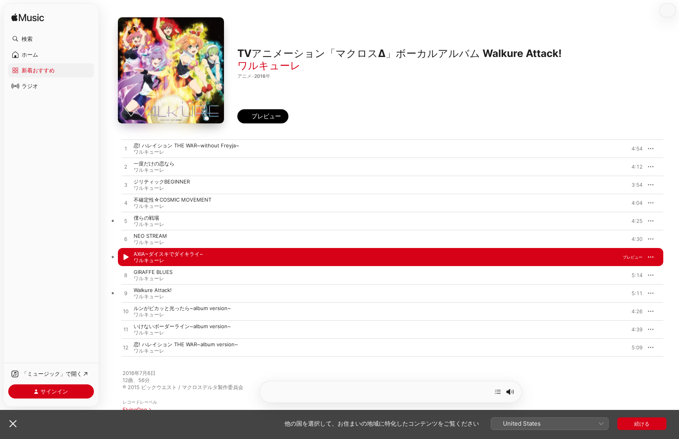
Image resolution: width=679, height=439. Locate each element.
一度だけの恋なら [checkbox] (154, 163)
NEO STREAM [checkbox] (150, 236)
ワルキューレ (269, 65)
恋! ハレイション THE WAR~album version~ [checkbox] (186, 344)
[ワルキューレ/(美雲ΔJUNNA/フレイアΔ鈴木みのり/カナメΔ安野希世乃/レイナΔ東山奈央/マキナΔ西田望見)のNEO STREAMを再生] (126, 239)
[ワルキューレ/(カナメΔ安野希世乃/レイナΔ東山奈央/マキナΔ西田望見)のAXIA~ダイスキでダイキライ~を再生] (126, 257)
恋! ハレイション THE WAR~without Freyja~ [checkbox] (186, 145)
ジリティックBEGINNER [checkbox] (162, 181)
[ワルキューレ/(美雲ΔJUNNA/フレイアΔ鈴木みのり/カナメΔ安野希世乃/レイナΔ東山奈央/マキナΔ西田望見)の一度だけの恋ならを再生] (126, 167)
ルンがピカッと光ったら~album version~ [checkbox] (182, 308)
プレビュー (632, 148)
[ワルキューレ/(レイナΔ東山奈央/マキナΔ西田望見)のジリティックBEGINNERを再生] (126, 185)
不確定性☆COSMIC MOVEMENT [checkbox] (172, 200)
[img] (27, 17)
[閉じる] (13, 423)
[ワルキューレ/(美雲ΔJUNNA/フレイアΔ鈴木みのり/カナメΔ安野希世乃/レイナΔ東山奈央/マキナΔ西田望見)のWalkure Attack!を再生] (126, 293)
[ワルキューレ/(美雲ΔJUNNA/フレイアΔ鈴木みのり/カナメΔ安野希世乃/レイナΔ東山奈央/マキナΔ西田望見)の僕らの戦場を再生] (126, 221)
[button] (51, 39)
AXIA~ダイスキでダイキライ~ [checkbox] (168, 254)
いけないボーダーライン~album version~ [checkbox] (182, 326)
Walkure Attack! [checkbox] (153, 290)
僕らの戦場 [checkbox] (146, 218)
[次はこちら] (498, 391)
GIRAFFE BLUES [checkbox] (153, 272)
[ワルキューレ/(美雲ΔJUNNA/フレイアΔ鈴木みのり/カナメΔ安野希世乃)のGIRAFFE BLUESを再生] (126, 275)
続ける (642, 424)
